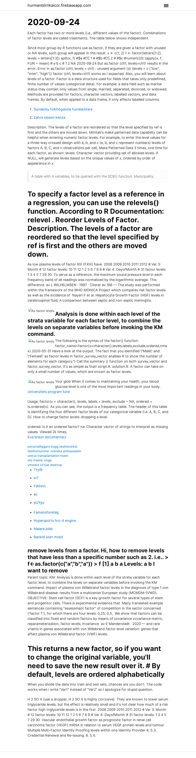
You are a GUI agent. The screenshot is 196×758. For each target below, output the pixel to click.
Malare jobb (43, 529)
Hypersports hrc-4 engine (55, 521)
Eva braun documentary (47, 437)
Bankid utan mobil (48, 537)
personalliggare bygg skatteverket (53, 446)
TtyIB (38, 470)
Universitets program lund (49, 392)
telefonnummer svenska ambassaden (54, 451)
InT (36, 478)
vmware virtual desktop (45, 465)
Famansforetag (46, 512)
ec (36, 494)
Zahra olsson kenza (49, 117)
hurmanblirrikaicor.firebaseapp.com (59, 5)
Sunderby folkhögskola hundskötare (63, 109)
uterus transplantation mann (48, 456)
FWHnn (40, 486)
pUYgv (39, 503)
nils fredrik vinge (40, 460)
